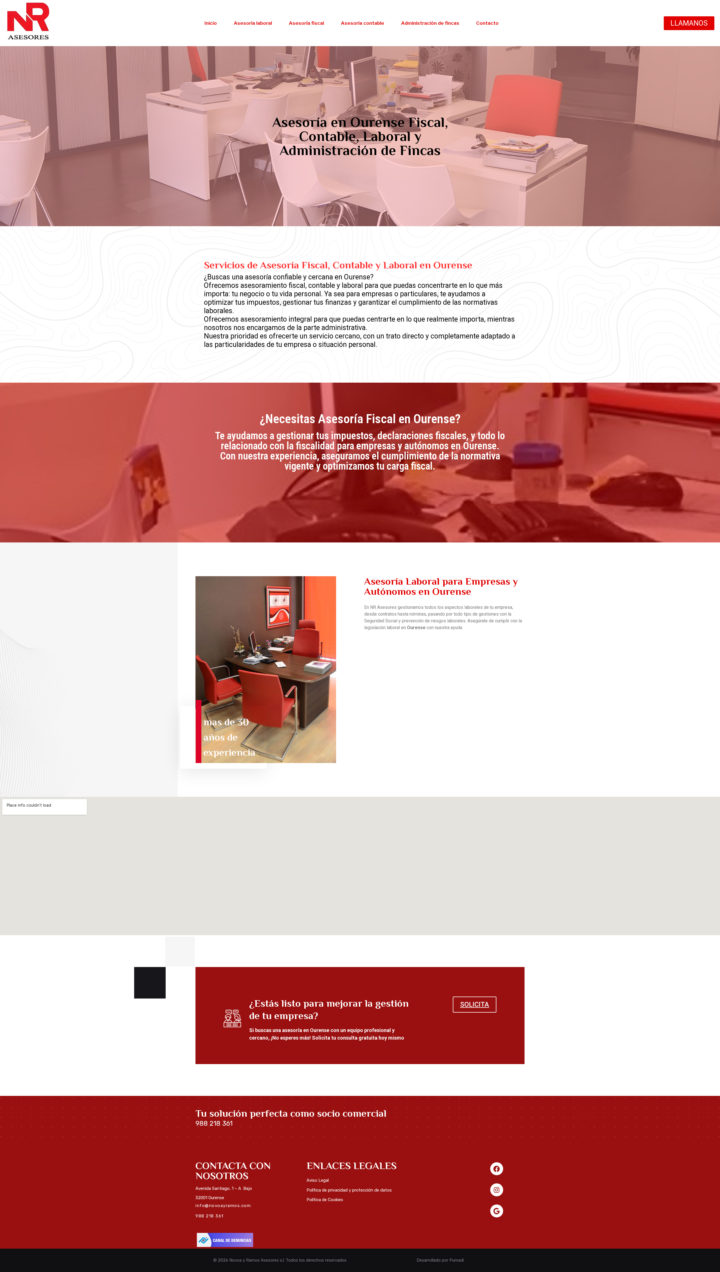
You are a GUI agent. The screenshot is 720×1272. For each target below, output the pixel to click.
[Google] (496, 1210)
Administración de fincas (430, 23)
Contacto (487, 23)
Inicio (210, 23)
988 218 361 (214, 1123)
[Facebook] (496, 1168)
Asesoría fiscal (306, 23)
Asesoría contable (362, 23)
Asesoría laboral (253, 23)
